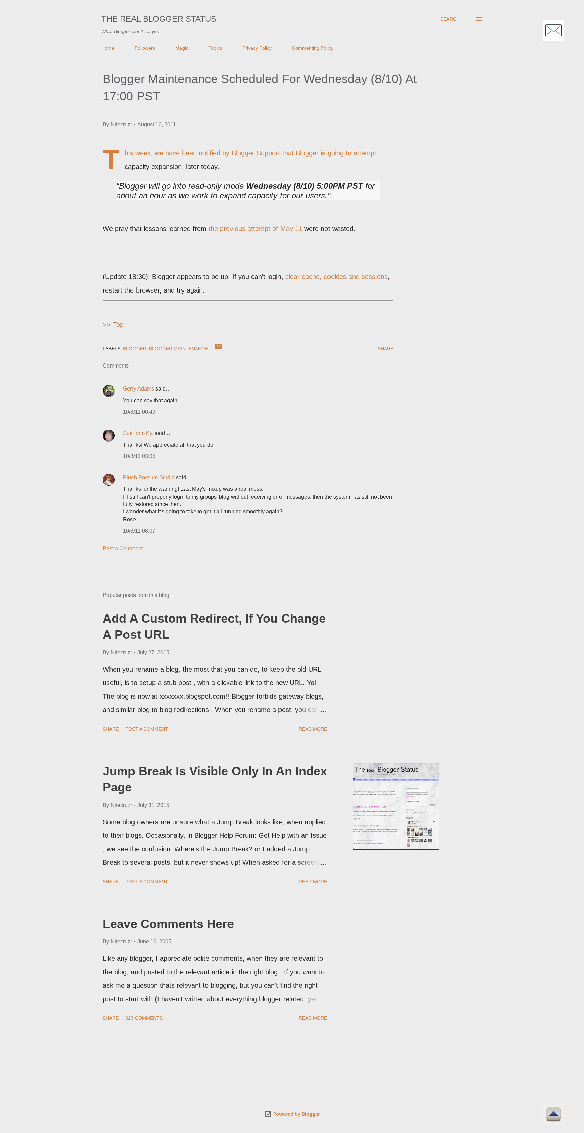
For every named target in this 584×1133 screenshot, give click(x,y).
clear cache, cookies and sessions (336, 276)
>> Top (113, 324)
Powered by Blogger (296, 1114)
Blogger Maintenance (178, 348)
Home (107, 48)
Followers (145, 48)
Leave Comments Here (168, 924)
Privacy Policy (257, 48)
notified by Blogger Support (239, 153)
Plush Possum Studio (149, 477)
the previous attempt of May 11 (255, 228)
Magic (181, 48)
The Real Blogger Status (158, 18)
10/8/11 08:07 (139, 531)
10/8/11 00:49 (139, 412)
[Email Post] (219, 348)
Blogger (134, 348)
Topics (215, 48)
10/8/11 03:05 (139, 456)
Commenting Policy (312, 48)
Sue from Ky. (138, 433)
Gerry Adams (138, 389)
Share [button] (385, 348)
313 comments (144, 1018)
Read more (313, 729)
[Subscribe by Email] (553, 31)
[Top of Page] (553, 1115)
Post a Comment (123, 548)
